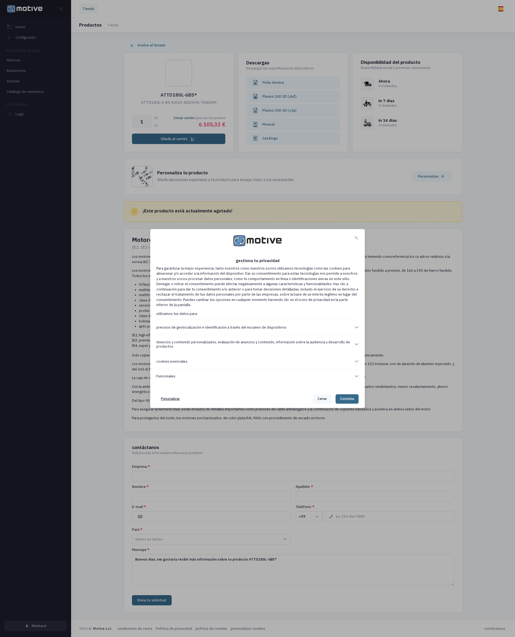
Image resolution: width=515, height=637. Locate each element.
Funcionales (165, 376)
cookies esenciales (171, 361)
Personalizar (170, 399)
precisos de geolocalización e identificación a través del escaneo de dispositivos (221, 327)
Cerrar (322, 399)
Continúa (347, 399)
